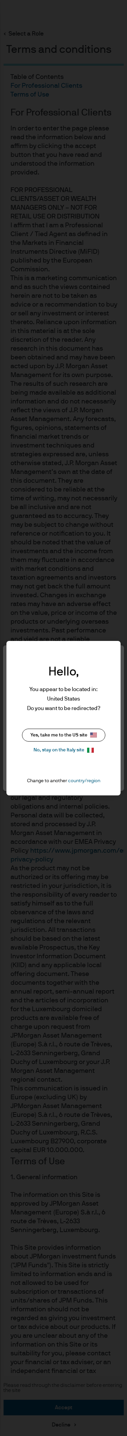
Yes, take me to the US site (58, 735)
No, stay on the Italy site (59, 750)
